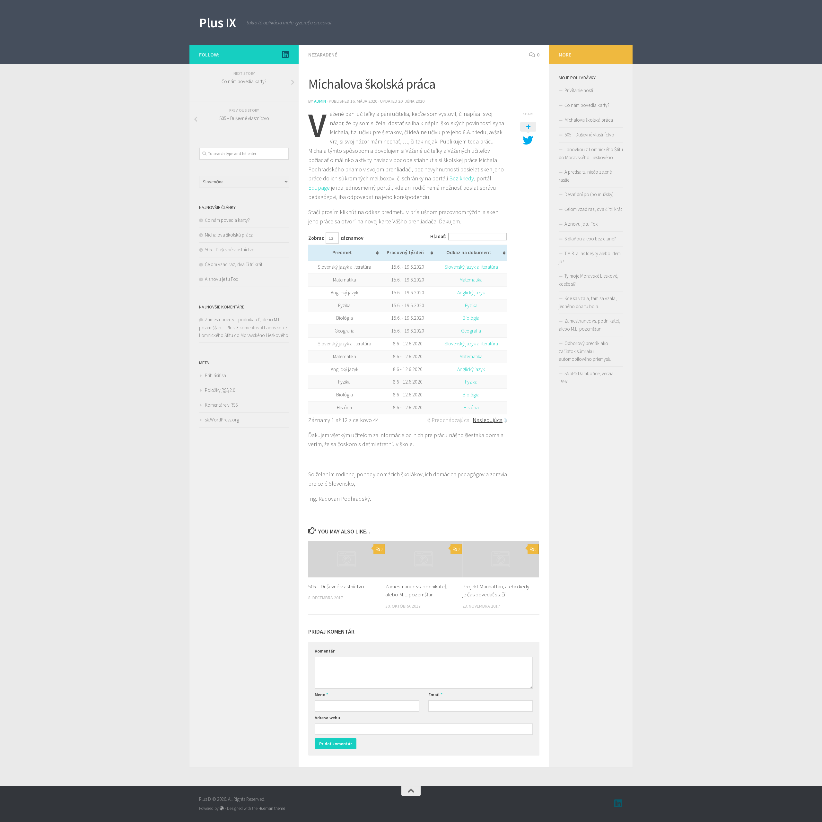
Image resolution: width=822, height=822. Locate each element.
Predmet (342, 252)
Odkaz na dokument (468, 252)
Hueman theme (271, 808)
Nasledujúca (488, 420)
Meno (321, 694)
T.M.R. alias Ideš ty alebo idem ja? (590, 257)
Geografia (471, 331)
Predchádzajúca (450, 420)
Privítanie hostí (578, 90)
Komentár (325, 651)
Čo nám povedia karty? (227, 220)
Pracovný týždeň (405, 252)
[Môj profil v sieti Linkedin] (285, 54)
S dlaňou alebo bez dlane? (590, 239)
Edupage (319, 187)
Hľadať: (438, 236)
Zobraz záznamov (335, 238)
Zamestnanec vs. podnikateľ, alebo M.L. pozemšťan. (589, 325)
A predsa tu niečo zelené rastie (585, 176)
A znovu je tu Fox (221, 279)
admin (320, 101)
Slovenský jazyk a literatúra (471, 267)
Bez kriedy (461, 178)
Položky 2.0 (220, 390)
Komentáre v (221, 405)
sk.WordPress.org (222, 420)
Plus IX (217, 22)
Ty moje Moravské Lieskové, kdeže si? (588, 280)
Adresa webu (327, 718)
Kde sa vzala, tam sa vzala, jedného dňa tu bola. (588, 302)
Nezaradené (322, 54)
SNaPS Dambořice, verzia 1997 (586, 377)
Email (435, 694)
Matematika (471, 280)
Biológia (471, 318)
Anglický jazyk (471, 293)
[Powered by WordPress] (222, 808)
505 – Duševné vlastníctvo (336, 586)
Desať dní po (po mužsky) (589, 194)
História (471, 407)
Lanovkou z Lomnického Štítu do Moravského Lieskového (591, 153)
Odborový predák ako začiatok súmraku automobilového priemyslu (585, 351)
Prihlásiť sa (215, 375)
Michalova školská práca (229, 235)
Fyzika (471, 305)
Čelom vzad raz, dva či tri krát (233, 264)
